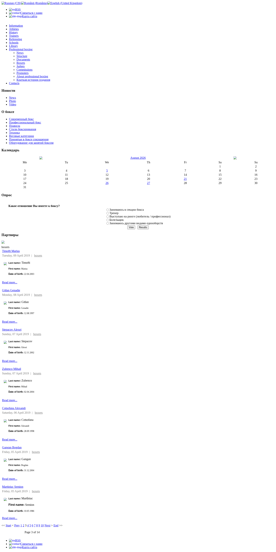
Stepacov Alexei (11, 329)
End (56, 525)
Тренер (113, 213)
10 (42, 525)
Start (8, 525)
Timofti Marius (11, 251)
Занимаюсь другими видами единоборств (136, 223)
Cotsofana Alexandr (14, 408)
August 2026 (138, 157)
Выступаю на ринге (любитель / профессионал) (139, 216)
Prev (17, 525)
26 (107, 183)
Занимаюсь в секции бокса (126, 209)
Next (47, 525)
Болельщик (116, 219)
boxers (38, 255)
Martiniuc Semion (12, 486)
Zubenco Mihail (11, 368)
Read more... (9, 282)
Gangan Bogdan (12, 447)
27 (148, 183)
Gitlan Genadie (11, 290)
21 (185, 178)
